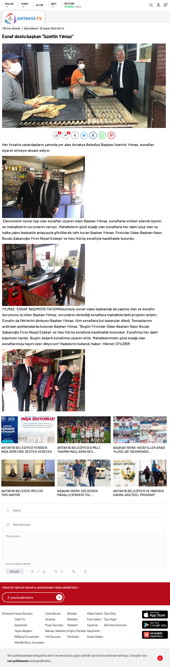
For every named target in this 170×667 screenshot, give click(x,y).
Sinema (50, 619)
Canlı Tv (20, 619)
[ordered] (56, 571)
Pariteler (73, 636)
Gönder (14, 571)
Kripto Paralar (76, 631)
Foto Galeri (94, 619)
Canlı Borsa (52, 613)
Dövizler (72, 619)
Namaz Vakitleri (55, 631)
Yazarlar (92, 625)
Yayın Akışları (23, 631)
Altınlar (72, 613)
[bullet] (62, 571)
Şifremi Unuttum (115, 625)
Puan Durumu (54, 625)
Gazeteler (21, 625)
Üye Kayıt (110, 619)
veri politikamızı (17, 661)
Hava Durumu (24, 613)
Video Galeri (95, 613)
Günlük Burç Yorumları (30, 642)
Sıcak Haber (95, 636)
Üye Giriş (110, 613)
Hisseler (72, 625)
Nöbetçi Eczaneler (27, 636)
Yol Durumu (53, 636)
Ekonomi (8, 613)
